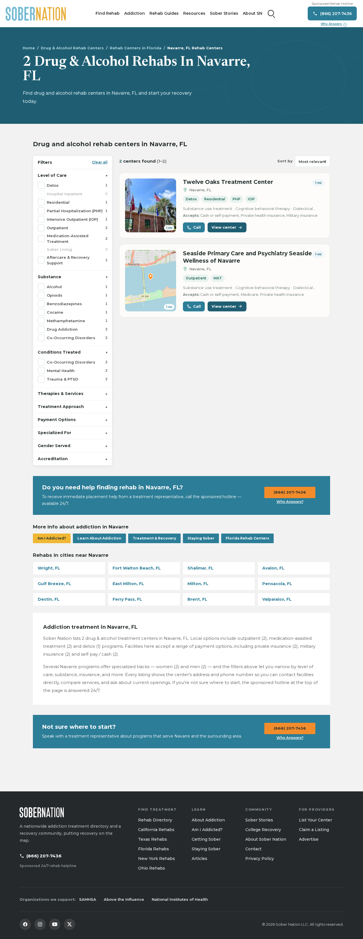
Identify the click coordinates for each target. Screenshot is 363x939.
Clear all (99, 162)
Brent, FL (197, 599)
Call (197, 227)
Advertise (308, 839)
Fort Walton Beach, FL (137, 568)
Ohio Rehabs (151, 868)
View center (224, 227)
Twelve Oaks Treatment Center (228, 182)
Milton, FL (197, 583)
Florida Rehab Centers (247, 538)
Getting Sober (206, 839)
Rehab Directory (155, 820)
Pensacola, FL (277, 583)
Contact (253, 848)
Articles (199, 858)
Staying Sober (200, 538)
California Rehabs (156, 829)
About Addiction (208, 820)
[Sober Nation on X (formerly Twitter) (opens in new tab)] (69, 924)
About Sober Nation (265, 839)
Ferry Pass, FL (127, 599)
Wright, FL (49, 568)
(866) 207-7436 (290, 492)
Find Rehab (108, 13)
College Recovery (263, 829)
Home (29, 48)
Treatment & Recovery (154, 538)
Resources (194, 13)
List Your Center (315, 820)
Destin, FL (49, 599)
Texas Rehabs (152, 839)
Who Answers (333, 24)
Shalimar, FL (200, 568)
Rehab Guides (164, 13)
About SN (252, 13)
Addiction (134, 13)
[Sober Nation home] (36, 13)
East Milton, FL (128, 583)
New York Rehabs (156, 858)
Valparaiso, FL (277, 599)
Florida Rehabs (153, 848)
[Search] (271, 13)
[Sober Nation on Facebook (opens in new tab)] (25, 924)
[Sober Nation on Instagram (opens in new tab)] (40, 924)
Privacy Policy (259, 858)
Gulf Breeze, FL (54, 583)
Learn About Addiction (99, 538)
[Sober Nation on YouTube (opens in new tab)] (54, 924)
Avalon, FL (273, 568)
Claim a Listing (314, 829)
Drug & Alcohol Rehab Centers (72, 48)
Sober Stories (224, 13)
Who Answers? (290, 502)
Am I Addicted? (51, 538)
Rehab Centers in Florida (135, 48)
